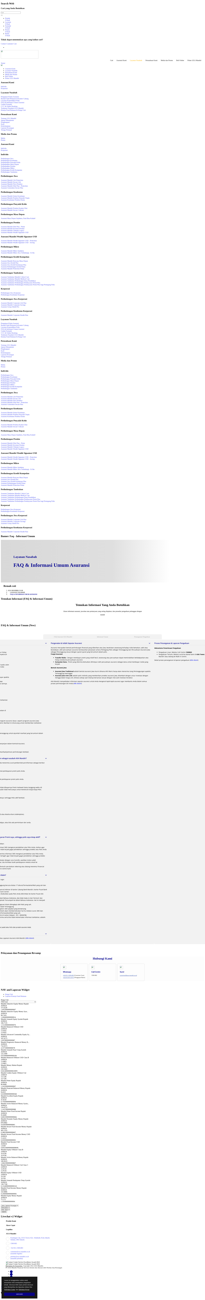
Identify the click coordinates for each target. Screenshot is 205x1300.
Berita (7, 34)
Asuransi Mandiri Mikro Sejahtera (12, 251)
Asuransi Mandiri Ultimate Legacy (12, 230)
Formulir (8, 27)
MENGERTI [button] (19, 1294)
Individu (4, 86)
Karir (2, 124)
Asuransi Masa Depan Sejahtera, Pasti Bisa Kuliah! (18, 218)
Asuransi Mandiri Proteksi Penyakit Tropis (15, 198)
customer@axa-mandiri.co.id (128, 975)
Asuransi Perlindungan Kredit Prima (13, 267)
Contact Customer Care (9, 44)
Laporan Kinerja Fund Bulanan (15, 996)
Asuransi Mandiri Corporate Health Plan (14, 315)
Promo (7, 31)
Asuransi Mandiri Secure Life (11, 182)
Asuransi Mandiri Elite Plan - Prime (13, 227)
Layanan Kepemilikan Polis (10, 100)
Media (3, 138)
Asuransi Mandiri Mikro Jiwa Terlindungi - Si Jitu (17, 253)
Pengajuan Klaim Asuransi (10, 97)
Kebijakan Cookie (9, 1289)
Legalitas (9, 1229)
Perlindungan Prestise (8, 166)
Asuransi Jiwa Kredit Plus (9, 263)
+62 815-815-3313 (68, 977)
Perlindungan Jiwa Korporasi (10, 293)
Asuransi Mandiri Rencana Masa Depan (14, 261)
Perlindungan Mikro (7, 168)
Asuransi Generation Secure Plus (12, 188)
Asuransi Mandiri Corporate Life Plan (13, 303)
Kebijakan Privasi (24, 1289)
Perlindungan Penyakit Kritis (10, 162)
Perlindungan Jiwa (7, 158)
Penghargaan (5, 122)
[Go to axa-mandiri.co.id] (102, 54)
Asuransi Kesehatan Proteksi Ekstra (13, 200)
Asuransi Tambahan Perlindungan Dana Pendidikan (18, 281)
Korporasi (4, 88)
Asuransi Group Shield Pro (10, 307)
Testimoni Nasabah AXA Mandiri (12, 108)
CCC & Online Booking (9, 106)
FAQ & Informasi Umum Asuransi (12, 102)
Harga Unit (9, 994)
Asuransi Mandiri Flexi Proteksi (11, 184)
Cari (111, 60)
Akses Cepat (10, 1225)
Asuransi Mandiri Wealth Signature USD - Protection (19, 241)
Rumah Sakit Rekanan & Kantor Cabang (15, 99)
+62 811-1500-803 (68, 975)
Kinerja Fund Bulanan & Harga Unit (13, 110)
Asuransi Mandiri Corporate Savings (13, 305)
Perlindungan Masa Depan (10, 164)
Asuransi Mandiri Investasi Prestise (12, 229)
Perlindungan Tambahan (9, 172)
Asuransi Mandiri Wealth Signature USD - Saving (18, 242)
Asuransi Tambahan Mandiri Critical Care (15, 277)
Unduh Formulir (6, 104)
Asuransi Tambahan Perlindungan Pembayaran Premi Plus (20, 283)
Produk (7, 19)
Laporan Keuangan (7, 128)
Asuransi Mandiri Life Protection (12, 180)
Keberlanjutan (5, 126)
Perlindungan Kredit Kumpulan (11, 170)
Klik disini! (30, 938)
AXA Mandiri (11, 1234)
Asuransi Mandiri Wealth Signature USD (15, 232)
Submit (4, 1212)
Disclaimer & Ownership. (14, 1266)
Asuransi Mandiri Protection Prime (12, 269)
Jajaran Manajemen (7, 120)
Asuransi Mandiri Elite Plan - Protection (14, 186)
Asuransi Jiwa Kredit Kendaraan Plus (13, 265)
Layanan (8, 23)
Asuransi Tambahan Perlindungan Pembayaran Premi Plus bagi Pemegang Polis (28, 285)
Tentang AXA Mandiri (8, 118)
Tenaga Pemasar (6, 130)
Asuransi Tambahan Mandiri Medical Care (15, 279)
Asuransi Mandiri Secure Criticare (12, 210)
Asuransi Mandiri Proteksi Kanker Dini (14, 208)
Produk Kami (11, 1221)
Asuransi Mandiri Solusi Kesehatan (13, 196)
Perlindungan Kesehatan (9, 160)
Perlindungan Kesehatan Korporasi (12, 295)
